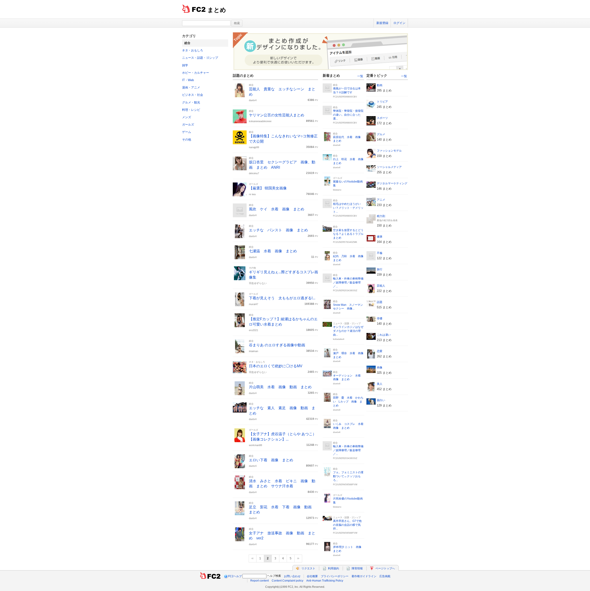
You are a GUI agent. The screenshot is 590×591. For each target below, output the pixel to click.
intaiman (253, 351)
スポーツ (382, 118)
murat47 (253, 304)
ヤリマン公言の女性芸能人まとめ (276, 115)
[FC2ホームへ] (210, 576)
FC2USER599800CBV (345, 96)
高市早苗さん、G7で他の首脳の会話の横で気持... (347, 524)
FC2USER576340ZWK (345, 242)
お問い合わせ (292, 576)
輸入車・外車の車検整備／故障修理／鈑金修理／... (348, 282)
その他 (186, 139)
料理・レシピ (191, 110)
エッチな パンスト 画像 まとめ (278, 230)
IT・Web (188, 80)
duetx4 (253, 100)
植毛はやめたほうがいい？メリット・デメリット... (348, 207)
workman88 (255, 445)
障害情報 (357, 568)
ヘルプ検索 (274, 575)
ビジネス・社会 (192, 95)
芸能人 (381, 285)
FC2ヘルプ (235, 576)
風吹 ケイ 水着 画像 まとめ (276, 209)
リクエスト (308, 568)
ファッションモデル (389, 150)
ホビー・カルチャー (195, 72)
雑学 (185, 65)
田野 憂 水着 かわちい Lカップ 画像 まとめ (348, 401)
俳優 (379, 318)
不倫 (379, 253)
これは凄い (384, 334)
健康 (379, 236)
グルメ (381, 134)
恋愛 (379, 351)
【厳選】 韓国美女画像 (268, 188)
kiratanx (337, 189)
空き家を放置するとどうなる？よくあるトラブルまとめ (348, 234)
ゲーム (186, 132)
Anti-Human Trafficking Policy (324, 580)
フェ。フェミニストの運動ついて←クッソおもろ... (348, 476)
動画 (379, 85)
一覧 (360, 76)
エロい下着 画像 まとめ (271, 460)
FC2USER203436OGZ (345, 290)
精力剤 (381, 216)
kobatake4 (338, 339)
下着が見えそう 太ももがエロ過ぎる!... (282, 298)
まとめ (216, 9)
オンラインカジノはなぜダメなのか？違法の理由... (348, 330)
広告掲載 (384, 576)
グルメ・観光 (191, 102)
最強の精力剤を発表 (387, 220)
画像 (379, 367)
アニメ (381, 199)
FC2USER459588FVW (345, 484)
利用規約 (333, 568)
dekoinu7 (254, 173)
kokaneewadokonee (260, 121)
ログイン (399, 23)
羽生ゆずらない (258, 283)
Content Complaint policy (287, 580)
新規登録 (382, 23)
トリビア (382, 101)
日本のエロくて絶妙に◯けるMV (275, 366)
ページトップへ (385, 568)
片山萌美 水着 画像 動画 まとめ (280, 387)
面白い (381, 400)
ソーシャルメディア (389, 167)
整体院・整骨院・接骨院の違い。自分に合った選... (348, 114)
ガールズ (188, 124)
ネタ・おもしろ (192, 50)
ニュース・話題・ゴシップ (200, 57)
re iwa (252, 194)
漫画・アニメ (191, 87)
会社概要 (312, 576)
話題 (379, 302)
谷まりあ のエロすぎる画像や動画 (277, 345)
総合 (251, 85)
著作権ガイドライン (363, 576)
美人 (379, 383)
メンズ (186, 117)
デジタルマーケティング (392, 183)
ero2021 (253, 330)
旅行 (379, 269)
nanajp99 (254, 147)
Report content (259, 580)
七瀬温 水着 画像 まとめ (273, 251)
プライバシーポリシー (334, 576)
